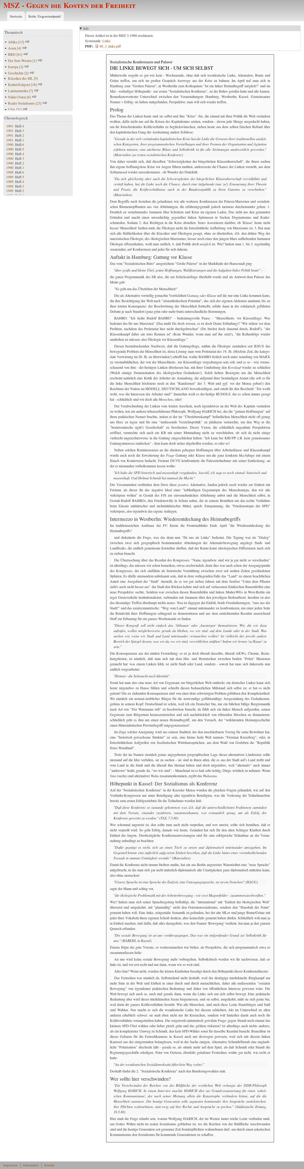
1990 (9, 144)
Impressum (10, 1165)
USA (15, 109)
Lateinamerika (20, 90)
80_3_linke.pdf (110, 46)
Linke (106, 40)
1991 (9, 126)
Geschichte (18, 73)
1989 (9, 172)
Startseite (16, 16)
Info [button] (86, 28)
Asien (14, 48)
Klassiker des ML (23, 78)
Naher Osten (19, 97)
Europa (15, 66)
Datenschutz (31, 1165)
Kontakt (49, 1165)
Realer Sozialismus (24, 103)
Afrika (16, 42)
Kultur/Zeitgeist (22, 84)
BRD (15, 54)
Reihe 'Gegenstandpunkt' (44, 16)
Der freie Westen (22, 60)
